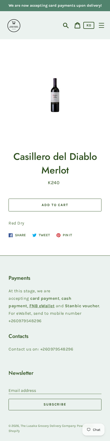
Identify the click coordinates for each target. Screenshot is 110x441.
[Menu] (101, 25)
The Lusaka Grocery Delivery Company (48, 426)
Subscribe (55, 404)
